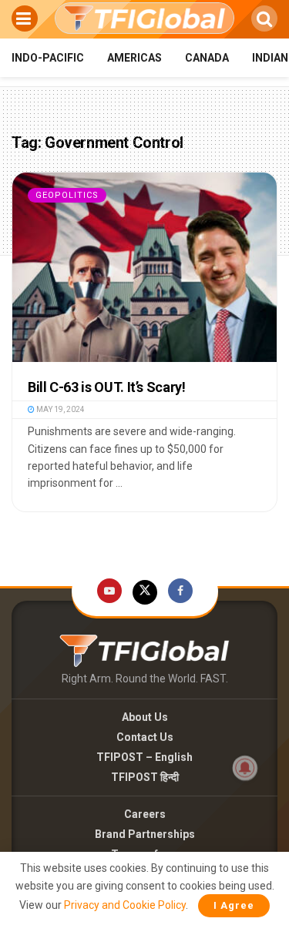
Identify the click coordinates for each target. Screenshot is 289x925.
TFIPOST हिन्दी (145, 777)
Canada (207, 58)
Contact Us (144, 737)
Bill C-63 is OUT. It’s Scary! (107, 387)
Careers (145, 814)
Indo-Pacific (48, 58)
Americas (134, 58)
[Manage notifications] (245, 768)
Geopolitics (67, 195)
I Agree (233, 905)
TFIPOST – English (144, 757)
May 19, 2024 (60, 409)
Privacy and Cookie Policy (125, 905)
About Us (145, 717)
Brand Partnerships (145, 834)
